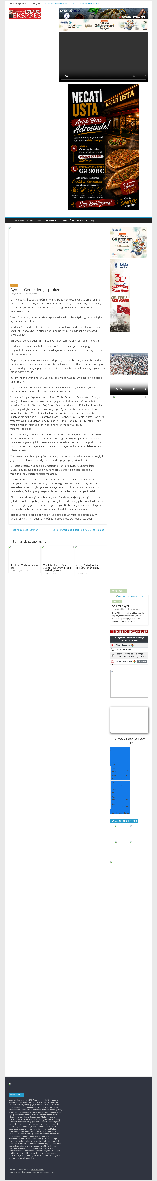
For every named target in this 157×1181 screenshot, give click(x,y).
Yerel (39, 220)
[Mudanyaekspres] (11, 220)
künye (80, 220)
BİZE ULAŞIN (91, 220)
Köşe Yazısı (117, 601)
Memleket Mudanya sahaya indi (24, 566)
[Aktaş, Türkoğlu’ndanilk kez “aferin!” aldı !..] (91, 547)
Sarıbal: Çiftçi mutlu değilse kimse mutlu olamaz (80, 529)
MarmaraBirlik (52, 220)
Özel (72, 220)
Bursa (64, 220)
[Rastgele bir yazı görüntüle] (146, 220)
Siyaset (30, 220)
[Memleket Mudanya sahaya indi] (24, 547)
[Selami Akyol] (129, 596)
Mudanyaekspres (32, 294)
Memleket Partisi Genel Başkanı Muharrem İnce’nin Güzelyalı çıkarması (57, 568)
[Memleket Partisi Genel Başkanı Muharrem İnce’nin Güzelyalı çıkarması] (58, 547)
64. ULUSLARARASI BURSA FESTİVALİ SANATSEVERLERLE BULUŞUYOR (71, 3)
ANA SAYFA (19, 220)
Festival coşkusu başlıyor (23, 529)
